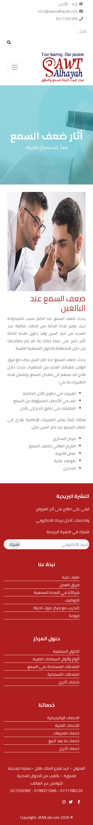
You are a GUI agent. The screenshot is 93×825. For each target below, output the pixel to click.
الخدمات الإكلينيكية (63, 717)
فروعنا (74, 615)
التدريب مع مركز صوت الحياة (56, 607)
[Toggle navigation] (15, 67)
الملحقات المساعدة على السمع (53, 666)
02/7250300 (67, 18)
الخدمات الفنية (67, 725)
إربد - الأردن (68, 3)
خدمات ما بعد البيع (64, 740)
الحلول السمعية (66, 651)
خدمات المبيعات (66, 733)
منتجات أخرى (69, 682)
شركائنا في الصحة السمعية (56, 592)
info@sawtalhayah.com (58, 11)
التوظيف (72, 600)
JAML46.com (49, 817)
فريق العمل (69, 584)
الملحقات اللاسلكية (63, 674)
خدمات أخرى (69, 748)
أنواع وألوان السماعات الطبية (56, 659)
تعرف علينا (70, 577)
